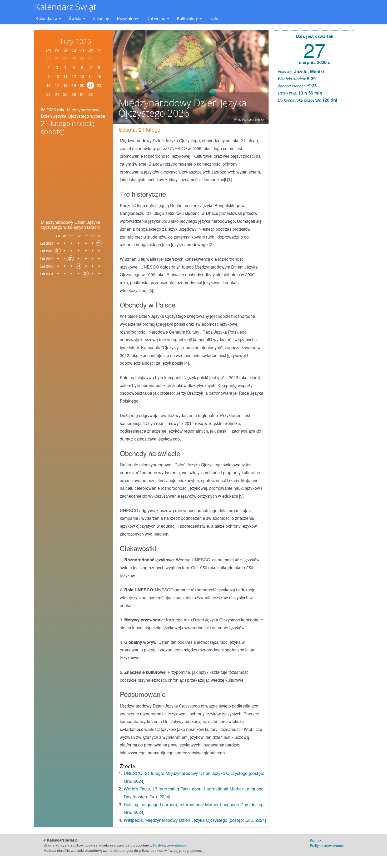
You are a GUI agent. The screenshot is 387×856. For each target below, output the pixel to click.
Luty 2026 (76, 41)
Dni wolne (156, 18)
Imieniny (101, 18)
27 (315, 49)
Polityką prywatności (170, 845)
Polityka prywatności (327, 845)
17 (57, 85)
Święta (76, 18)
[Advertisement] (73, 179)
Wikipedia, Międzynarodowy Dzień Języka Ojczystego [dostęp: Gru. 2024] (195, 820)
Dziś (214, 18)
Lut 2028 (46, 250)
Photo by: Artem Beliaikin (249, 119)
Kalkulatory (188, 18)
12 (74, 76)
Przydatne (126, 18)
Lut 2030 (46, 266)
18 (65, 85)
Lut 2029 (46, 258)
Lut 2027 (46, 243)
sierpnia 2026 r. (314, 62)
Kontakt (316, 840)
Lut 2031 (46, 273)
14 (90, 76)
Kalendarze (47, 18)
